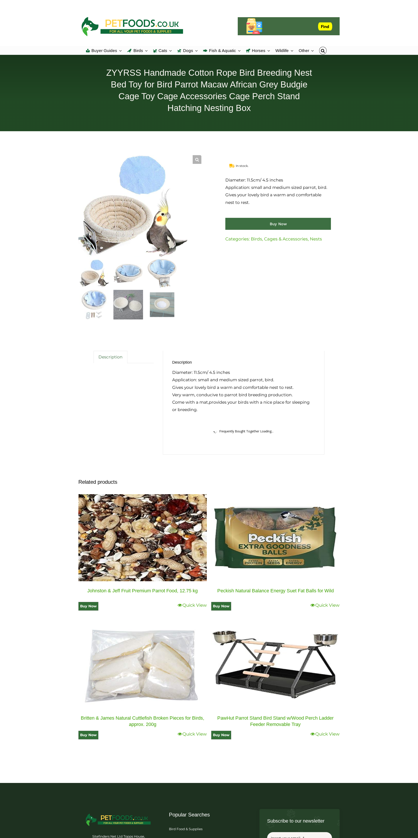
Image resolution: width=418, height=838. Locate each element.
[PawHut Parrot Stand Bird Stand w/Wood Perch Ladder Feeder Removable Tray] (275, 665)
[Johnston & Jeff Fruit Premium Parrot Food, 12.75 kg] (142, 537)
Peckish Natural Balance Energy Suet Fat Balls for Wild (275, 590)
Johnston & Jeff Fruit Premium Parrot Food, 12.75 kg (142, 590)
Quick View (194, 605)
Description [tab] (110, 356)
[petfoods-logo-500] (118, 813)
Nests (316, 239)
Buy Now (278, 224)
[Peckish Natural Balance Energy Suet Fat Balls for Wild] (275, 537)
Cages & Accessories (286, 239)
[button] (322, 50)
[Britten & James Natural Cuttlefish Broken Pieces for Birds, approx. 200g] (142, 665)
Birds (256, 239)
